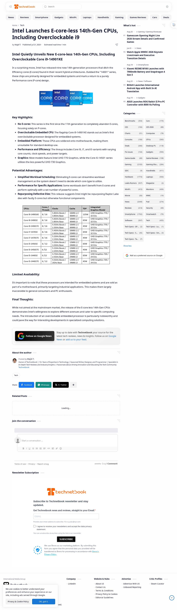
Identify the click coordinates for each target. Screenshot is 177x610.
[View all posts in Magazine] (155, 183)
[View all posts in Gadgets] (155, 152)
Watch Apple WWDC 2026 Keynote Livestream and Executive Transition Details (145, 55)
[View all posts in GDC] (133, 170)
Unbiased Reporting (132, 587)
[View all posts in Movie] (133, 195)
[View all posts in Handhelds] (155, 170)
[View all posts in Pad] (155, 201)
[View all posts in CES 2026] (155, 127)
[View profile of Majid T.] (26, 359)
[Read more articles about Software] (148, 81)
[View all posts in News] (133, 201)
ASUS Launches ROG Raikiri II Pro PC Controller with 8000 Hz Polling (146, 103)
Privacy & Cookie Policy (18, 601)
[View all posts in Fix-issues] (133, 152)
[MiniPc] (73, 17)
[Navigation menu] (10, 6)
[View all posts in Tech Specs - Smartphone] (133, 232)
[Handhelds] (103, 17)
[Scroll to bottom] (171, 597)
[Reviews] (24, 17)
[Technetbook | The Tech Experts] (24, 6)
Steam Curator (157, 583)
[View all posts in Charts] (133, 133)
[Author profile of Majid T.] (16, 44)
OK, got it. (43, 601)
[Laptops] (87, 17)
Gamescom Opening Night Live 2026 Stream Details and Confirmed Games (145, 38)
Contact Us (101, 587)
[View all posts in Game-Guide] (133, 158)
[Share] (117, 45)
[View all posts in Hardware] (133, 176)
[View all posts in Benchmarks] (133, 120)
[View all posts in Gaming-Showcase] (155, 164)
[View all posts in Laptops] (155, 176)
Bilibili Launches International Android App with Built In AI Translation (143, 88)
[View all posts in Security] (155, 208)
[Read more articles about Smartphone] (143, 64)
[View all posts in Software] (133, 220)
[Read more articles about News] (139, 48)
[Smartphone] (42, 17)
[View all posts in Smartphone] (133, 214)
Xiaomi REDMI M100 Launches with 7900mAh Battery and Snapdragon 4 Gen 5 (146, 71)
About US (100, 583)
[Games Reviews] (138, 17)
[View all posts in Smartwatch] (155, 214)
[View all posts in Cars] (155, 120)
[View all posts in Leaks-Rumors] (133, 183)
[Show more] (127, 245)
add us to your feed (76, 339)
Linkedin (72, 583)
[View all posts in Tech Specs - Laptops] (155, 226)
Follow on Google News (39, 336)
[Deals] (166, 17)
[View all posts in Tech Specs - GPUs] (133, 226)
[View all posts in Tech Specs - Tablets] (133, 239)
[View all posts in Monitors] (155, 189)
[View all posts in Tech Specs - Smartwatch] (155, 232)
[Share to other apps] (73, 385)
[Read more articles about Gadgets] (141, 97)
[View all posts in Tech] (155, 220)
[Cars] (154, 17)
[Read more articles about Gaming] (142, 31)
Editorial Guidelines (104, 597)
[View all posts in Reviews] (133, 208)
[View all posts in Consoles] (133, 139)
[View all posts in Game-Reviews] (155, 158)
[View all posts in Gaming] (133, 164)
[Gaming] (119, 17)
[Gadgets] (59, 17)
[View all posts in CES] (133, 127)
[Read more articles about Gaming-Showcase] (153, 31)
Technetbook (24, 367)
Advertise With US (131, 583)
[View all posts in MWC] (155, 195)
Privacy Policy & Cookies (107, 594)
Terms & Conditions (104, 590)
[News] (11, 17)
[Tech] (16, 375)
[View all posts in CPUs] (155, 139)
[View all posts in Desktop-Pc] (155, 145)
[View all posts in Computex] (155, 133)
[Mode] (167, 7)
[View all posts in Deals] (133, 145)
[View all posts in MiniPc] (133, 189)
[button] (26, 385)
